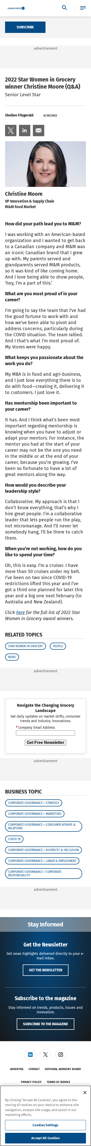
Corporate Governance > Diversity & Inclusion (43, 850)
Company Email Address (35, 728)
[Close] (84, 1092)
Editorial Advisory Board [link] (63, 1069)
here (20, 612)
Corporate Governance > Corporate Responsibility (34, 873)
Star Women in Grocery (25, 646)
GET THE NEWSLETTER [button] (45, 970)
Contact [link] (34, 1069)
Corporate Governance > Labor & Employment (42, 861)
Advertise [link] (17, 1069)
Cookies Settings (45, 1125)
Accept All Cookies (45, 1138)
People (58, 646)
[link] (10, 130)
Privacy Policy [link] (31, 1082)
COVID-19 (14, 839)
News (12, 657)
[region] (45, 1115)
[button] (83, 8)
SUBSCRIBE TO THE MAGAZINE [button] (45, 1024)
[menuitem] (10, 130)
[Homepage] (16, 8)
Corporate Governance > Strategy (33, 803)
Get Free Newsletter (45, 742)
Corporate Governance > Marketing (34, 814)
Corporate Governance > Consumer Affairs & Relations (42, 826)
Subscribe (25, 27)
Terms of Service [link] (58, 1082)
